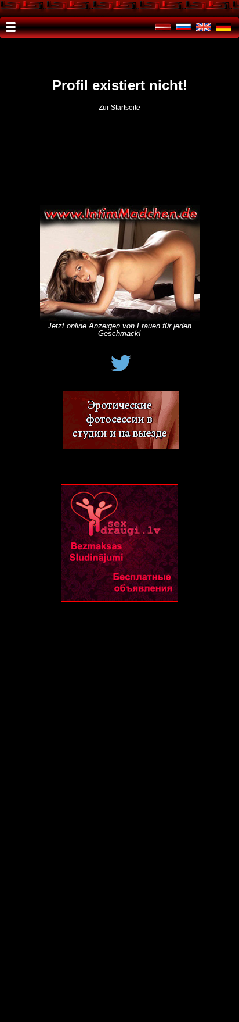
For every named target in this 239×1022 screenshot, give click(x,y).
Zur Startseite (119, 107)
